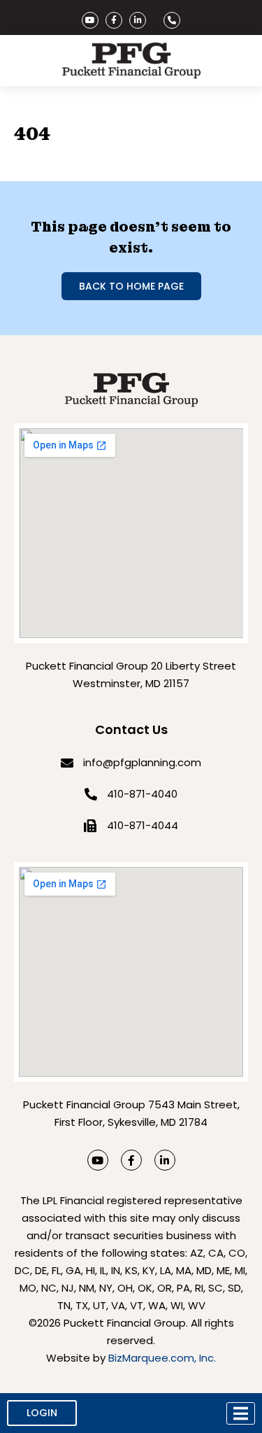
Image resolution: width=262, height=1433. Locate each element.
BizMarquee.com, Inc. (162, 1357)
